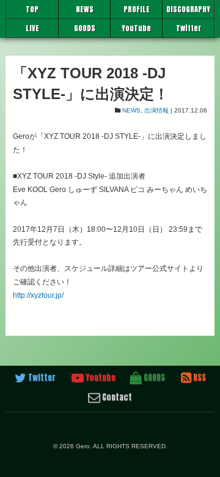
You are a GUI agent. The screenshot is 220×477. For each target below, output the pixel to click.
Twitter (188, 28)
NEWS (85, 9)
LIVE (32, 28)
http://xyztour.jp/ (38, 295)
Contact (116, 397)
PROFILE (136, 9)
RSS (198, 377)
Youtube (100, 377)
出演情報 (156, 110)
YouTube (136, 28)
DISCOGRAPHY (188, 9)
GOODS (84, 28)
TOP (32, 9)
